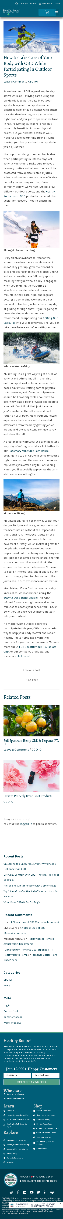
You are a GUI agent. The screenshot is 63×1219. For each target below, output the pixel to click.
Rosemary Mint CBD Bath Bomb (29, 450)
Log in (7, 1005)
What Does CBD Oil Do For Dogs (22, 902)
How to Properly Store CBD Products (28, 796)
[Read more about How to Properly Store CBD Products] (31, 775)
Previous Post (31, 670)
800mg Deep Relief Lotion (20, 597)
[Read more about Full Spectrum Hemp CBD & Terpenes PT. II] (31, 720)
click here (23, 656)
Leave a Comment (15, 81)
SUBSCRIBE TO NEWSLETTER (31, 1082)
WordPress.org (12, 1022)
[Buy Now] (36, 1205)
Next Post (32, 680)
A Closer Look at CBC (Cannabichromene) (35, 922)
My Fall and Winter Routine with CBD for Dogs (30, 885)
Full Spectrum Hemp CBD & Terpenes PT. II (31, 742)
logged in (26, 823)
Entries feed (11, 1011)
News (7, 985)
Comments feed (13, 1016)
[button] (56, 12)
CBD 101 (33, 81)
